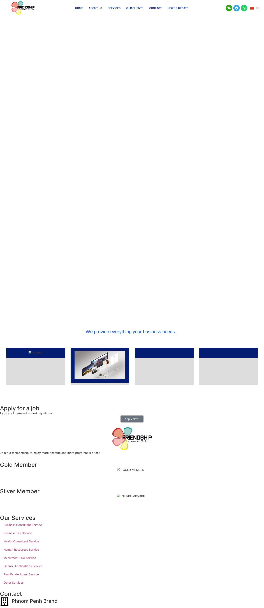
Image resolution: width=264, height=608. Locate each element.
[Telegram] (236, 8)
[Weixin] (229, 8)
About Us (95, 8)
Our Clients (134, 8)
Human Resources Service (21, 549)
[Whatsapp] (244, 8)
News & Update (178, 8)
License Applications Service (23, 566)
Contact (155, 8)
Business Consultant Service (23, 525)
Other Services (14, 582)
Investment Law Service (20, 558)
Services (114, 8)
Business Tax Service (18, 533)
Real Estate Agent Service (21, 574)
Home (79, 8)
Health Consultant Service (21, 541)
